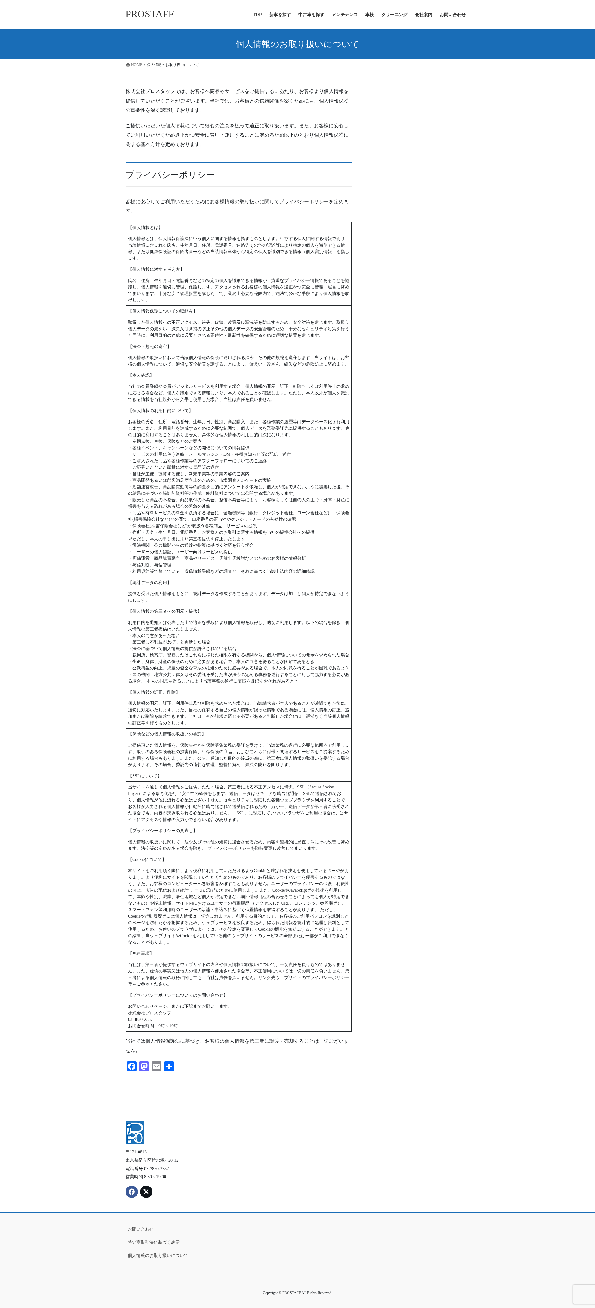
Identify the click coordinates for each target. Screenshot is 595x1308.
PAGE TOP (576, 1263)
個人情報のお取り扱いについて (158, 1255)
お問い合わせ (141, 1229)
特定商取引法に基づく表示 (154, 1242)
